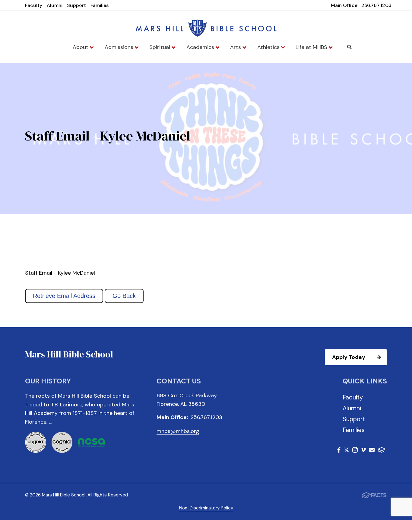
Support (76, 5)
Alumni (54, 5)
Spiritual (160, 47)
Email (372, 451)
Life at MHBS (312, 47)
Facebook (339, 451)
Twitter (346, 451)
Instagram (355, 451)
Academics (201, 47)
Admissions (120, 47)
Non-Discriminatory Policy (206, 508)
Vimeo (363, 451)
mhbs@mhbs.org (178, 431)
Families (99, 5)
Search (350, 47)
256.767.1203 (376, 5)
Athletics (269, 47)
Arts (236, 47)
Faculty (33, 5)
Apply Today (348, 357)
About (81, 47)
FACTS (381, 451)
